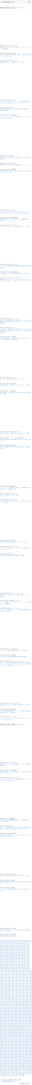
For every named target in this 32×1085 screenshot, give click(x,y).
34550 (1, 1050)
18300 (30, 995)
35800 (26, 1053)
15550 (26, 986)
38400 (19, 1062)
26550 (8, 1023)
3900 (7, 951)
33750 (8, 1047)
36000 (8, 1054)
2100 (19, 945)
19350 (8, 999)
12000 (30, 974)
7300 (1, 961)
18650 (23, 997)
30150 (8, 1035)
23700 (30, 1013)
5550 (16, 955)
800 (6, 942)
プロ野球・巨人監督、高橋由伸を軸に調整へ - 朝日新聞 (13, 656)
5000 (13, 954)
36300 (30, 1054)
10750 (5, 971)
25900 (26, 1020)
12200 (12, 976)
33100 (26, 1044)
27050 (12, 1025)
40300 (26, 1068)
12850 (26, 977)
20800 (16, 1004)
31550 (12, 1039)
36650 (23, 1056)
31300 (26, 1038)
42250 (5, 1075)
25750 (16, 1020)
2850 (4, 948)
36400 (5, 1056)
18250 (26, 995)
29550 (30, 1032)
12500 (1, 977)
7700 (25, 961)
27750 (30, 1026)
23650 (26, 1013)
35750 (23, 1053)
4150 (22, 951)
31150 (16, 1038)
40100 (12, 1068)
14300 (1, 983)
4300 (1, 952)
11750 (12, 974)
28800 (8, 1031)
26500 (5, 1023)
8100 (19, 962)
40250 (23, 1068)
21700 (16, 1007)
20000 (23, 1001)
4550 (16, 952)
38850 (19, 1063)
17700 (19, 994)
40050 (8, 1068)
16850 (23, 991)
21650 (12, 1007)
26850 (30, 1023)
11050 (26, 971)
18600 (19, 997)
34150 (5, 1048)
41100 (19, 1071)
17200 (16, 992)
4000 (13, 951)
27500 (12, 1026)
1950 (10, 945)
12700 (16, 977)
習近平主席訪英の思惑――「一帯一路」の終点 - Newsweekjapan (15, 930)
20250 (8, 1002)
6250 (28, 957)
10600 (26, 970)
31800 (30, 1039)
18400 (5, 997)
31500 (8, 1039)
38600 (1, 1063)
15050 (23, 985)
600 (28, 940)
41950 (16, 1074)
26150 (12, 1022)
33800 (12, 1047)
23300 (1, 1013)
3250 (28, 948)
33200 (1, 1045)
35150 (12, 1051)
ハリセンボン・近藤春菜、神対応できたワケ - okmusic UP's (14, 650)
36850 (5, 1057)
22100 (12, 1008)
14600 (23, 983)
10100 (20, 968)
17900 (1, 995)
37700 (1, 1060)
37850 (12, 1060)
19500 (19, 999)
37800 (8, 1060)
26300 (23, 1022)
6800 (1, 959)
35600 (12, 1053)
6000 (13, 957)
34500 (30, 1048)
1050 (19, 942)
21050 (1, 1005)
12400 (26, 976)
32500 (16, 1042)
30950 (1, 1038)
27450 (8, 1026)
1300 (1, 943)
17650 (16, 994)
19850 (12, 1001)
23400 (8, 1013)
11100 (30, 971)
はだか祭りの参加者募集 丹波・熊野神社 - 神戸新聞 (12, 555)
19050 (19, 998)
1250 (30, 942)
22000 (5, 1008)
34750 (16, 1050)
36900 (8, 1057)
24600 (30, 1016)
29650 (5, 1034)
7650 (22, 961)
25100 (1, 1019)
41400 (8, 1072)
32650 (26, 1042)
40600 (16, 1069)
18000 (8, 995)
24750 (8, 1017)
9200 (25, 965)
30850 (26, 1037)
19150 (26, 998)
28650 (30, 1029)
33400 (16, 1045)
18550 (16, 997)
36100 (16, 1054)
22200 (19, 1008)
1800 (1, 945)
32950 (16, 1044)
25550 (1, 1020)
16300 (16, 989)
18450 (8, 997)
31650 (19, 1039)
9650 (22, 967)
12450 (30, 976)
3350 (4, 949)
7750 (28, 961)
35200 (16, 1051)
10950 (19, 971)
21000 (30, 1004)
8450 (10, 964)
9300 (1, 967)
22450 (5, 1010)
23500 (16, 1013)
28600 (26, 1029)
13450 (5, 980)
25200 (8, 1019)
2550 (16, 946)
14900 (12, 985)
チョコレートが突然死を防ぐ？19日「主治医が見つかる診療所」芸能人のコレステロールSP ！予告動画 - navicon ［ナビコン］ (15, 828)
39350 (23, 1065)
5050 (16, 954)
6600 (19, 958)
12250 (16, 976)
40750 (26, 1069)
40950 (8, 1071)
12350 (23, 976)
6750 (28, 958)
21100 (5, 1005)
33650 (1, 1047)
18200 (23, 995)
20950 (26, 1004)
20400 (19, 1002)
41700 (30, 1072)
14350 (5, 983)
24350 (12, 1016)
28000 (16, 1028)
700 (1, 942)
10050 (17, 968)
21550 (5, 1007)
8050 (16, 962)
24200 (1, 1016)
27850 (5, 1028)
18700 (26, 997)
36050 (12, 1054)
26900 (1, 1025)
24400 (16, 1016)
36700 (26, 1056)
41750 (1, 1074)
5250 (28, 954)
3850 (4, 951)
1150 (25, 942)
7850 (4, 962)
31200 (19, 1038)
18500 (12, 997)
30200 (12, 1035)
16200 (8, 989)
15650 (1, 988)
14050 (16, 982)
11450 (23, 973)
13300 (26, 979)
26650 (16, 1023)
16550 (1, 991)
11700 (8, 974)
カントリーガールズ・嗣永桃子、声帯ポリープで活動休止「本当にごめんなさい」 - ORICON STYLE (15, 488)
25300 (16, 1019)
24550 (26, 1016)
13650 (19, 980)
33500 (23, 1045)
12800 (23, 977)
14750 (1, 985)
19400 (12, 999)
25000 (26, 1017)
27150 (19, 1025)
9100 (19, 965)
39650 (12, 1066)
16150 (5, 989)
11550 (30, 973)
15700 (5, 988)
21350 (23, 1005)
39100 (5, 1065)
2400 (7, 946)
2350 (4, 946)
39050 (1, 1065)
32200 (26, 1041)
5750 (28, 955)
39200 (12, 1065)
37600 (26, 1059)
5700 (25, 955)
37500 (19, 1059)
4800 (1, 954)
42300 (8, 1075)
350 (16, 940)
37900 (16, 1060)
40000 (5, 1068)
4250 (28, 951)
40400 (1, 1069)
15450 (19, 986)
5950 (10, 957)
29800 (16, 1034)
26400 (30, 1022)
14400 (8, 983)
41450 (12, 1072)
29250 (8, 1032)
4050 (16, 951)
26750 (23, 1023)
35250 (19, 1051)
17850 (30, 994)
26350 (26, 1022)
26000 (1, 1022)
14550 (19, 983)
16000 (26, 988)
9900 (7, 968)
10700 (1, 971)
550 (25, 940)
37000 (16, 1057)
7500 (13, 961)
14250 (30, 982)
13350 (30, 979)
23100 (19, 1011)
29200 (5, 1032)
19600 (26, 999)
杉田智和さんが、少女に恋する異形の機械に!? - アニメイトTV (14, 164)
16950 (30, 991)
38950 (26, 1063)
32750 (1, 1044)
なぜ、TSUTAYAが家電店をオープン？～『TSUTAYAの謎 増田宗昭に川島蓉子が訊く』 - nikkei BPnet (15, 711)
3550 (16, 949)
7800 (1, 962)
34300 (16, 1048)
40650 (19, 1069)
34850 (23, 1050)
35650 (16, 1053)
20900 (23, 1004)
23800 (5, 1014)
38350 (16, 1062)
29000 (23, 1031)
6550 (16, 958)
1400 (7, 943)
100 (4, 940)
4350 (4, 952)
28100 (23, 1028)
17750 (23, 994)
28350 (8, 1029)
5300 (1, 955)
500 (23, 940)
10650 (30, 970)
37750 (5, 1060)
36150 (19, 1054)
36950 (12, 1057)
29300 (12, 1032)
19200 (30, 998)
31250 (23, 1038)
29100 (30, 1031)
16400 (23, 989)
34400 (23, 1048)
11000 (23, 971)
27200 (23, 1025)
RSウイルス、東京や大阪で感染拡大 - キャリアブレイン (13, 379)
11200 (5, 973)
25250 (12, 1019)
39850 (26, 1066)
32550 (19, 1042)
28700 (1, 1031)
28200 (30, 1028)
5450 (10, 955)
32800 (5, 1044)
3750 (28, 949)
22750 (26, 1010)
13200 (19, 979)
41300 (1, 1072)
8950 (10, 965)
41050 (16, 1071)
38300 (12, 1062)
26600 (12, 1023)
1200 (27, 942)
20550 (30, 1002)
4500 (13, 952)
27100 (16, 1025)
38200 (5, 1062)
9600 (19, 967)
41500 (16, 1072)
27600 (19, 1026)
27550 (16, 1026)
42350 (12, 1075)
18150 (19, 995)
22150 (16, 1008)
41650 (26, 1072)
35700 (19, 1053)
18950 (12, 998)
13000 (5, 979)
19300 (5, 999)
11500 (26, 973)
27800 (1, 1028)
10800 (8, 971)
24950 (23, 1017)
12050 (1, 976)
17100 (8, 992)
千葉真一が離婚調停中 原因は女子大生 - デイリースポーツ (13, 542)
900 (11, 942)
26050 (5, 1022)
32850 (8, 1044)
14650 (26, 983)
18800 (1, 998)
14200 (26, 982)
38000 (23, 1060)
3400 (7, 949)
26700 (19, 1023)
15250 (5, 986)
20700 (8, 1004)
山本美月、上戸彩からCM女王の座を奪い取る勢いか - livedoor (14, 433)
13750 (26, 980)
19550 (23, 999)
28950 (19, 1031)
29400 (19, 1032)
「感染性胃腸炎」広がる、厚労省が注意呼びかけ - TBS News (14, 273)
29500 (26, 1032)
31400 (1, 1039)
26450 (1, 1023)
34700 (12, 1050)
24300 (8, 1016)
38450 (23, 1062)
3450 (10, 949)
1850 (4, 945)
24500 (23, 1016)
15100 (26, 985)
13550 (12, 980)
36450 (8, 1056)
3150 (22, 948)
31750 (26, 1039)
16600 (5, 991)
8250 (28, 962)
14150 (23, 982)
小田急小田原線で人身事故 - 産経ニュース (10, 936)
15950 (23, 988)
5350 (4, 955)
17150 (12, 992)
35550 (8, 1053)
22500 (8, 1010)
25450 (26, 1019)
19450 (16, 999)
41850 (8, 1074)
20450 (23, 1002)
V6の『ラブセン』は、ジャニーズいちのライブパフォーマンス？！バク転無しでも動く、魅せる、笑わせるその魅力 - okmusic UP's (15, 212)
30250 (16, 1035)
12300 (19, 976)
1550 (16, 943)
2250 (28, 945)
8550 (16, 964)
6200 (25, 957)
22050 (8, 1008)
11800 (16, 974)
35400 (30, 1051)
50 (1, 940)
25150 (5, 1019)
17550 (8, 994)
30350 (23, 1035)
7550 (16, 961)
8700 (25, 964)
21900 (30, 1007)
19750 (5, 1001)
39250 (16, 1065)
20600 (1, 1004)
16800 (19, 991)
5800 (1, 957)
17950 (5, 995)
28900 (16, 1031)
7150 (22, 959)
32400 (8, 1042)
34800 (19, 1050)
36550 (16, 1056)
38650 (5, 1063)
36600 (19, 1056)
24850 (16, 1017)
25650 (8, 1020)
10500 (19, 970)
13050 (8, 979)
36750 (30, 1056)
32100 (19, 1041)
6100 (19, 957)
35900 (1, 1054)
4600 (19, 952)
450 (20, 940)
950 (13, 942)
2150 (22, 945)
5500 (13, 955)
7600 (19, 961)
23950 (16, 1014)
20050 (26, 1001)
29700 (8, 1034)
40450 (5, 1069)
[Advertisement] (16, 27)
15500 (23, 986)
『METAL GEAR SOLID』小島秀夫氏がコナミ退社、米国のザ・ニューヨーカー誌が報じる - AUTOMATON (16, 338)
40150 (16, 1068)
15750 (8, 988)
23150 (23, 1011)
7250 (28, 959)
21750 (19, 1007)
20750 (12, 1004)
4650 (22, 952)
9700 (25, 967)
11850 (19, 974)
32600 (23, 1042)
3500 (13, 949)
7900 (7, 962)
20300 (12, 1002)
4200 (25, 951)
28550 (23, 1029)
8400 (7, 964)
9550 (16, 967)
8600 (19, 964)
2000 (13, 945)
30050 (1, 1035)
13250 (23, 979)
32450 (12, 1042)
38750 (12, 1063)
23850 (8, 1014)
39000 (30, 1063)
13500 (8, 980)
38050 (26, 1060)
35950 (5, 1054)
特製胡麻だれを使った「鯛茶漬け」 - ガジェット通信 (12, 62)
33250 (5, 1045)
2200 (25, 945)
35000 (1, 1051)
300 (13, 940)
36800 (1, 1057)
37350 (8, 1059)
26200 (16, 1022)
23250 (30, 1011)
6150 (22, 957)
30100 (5, 1035)
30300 (19, 1035)
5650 (22, 955)
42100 (26, 1074)
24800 (12, 1017)
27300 (30, 1025)
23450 (12, 1013)
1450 (10, 943)
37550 (23, 1059)
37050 (19, 1057)
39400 (26, 1065)
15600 (30, 986)
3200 (25, 948)
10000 (13, 968)
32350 (5, 1042)
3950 (10, 951)
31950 (8, 1041)
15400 (16, 986)
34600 (5, 1050)
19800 (8, 1001)
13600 (16, 980)
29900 (23, 1034)
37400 (12, 1059)
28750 (5, 1031)
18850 (5, 998)
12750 (19, 977)
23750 (1, 1014)
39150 (8, 1065)
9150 (22, 965)
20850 (19, 1004)
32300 (1, 1042)
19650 (30, 999)
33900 (19, 1047)
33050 (23, 1044)
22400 (1, 1010)
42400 (16, 1075)
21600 (8, 1007)
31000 (5, 1038)
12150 (8, 976)
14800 (5, 985)
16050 (30, 988)
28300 (5, 1029)
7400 (7, 961)
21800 (23, 1007)
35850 (30, 1053)
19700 (1, 1001)
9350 (4, 967)
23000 (12, 1011)
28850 (12, 1031)
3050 (16, 948)
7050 (16, 959)
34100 (1, 1048)
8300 (1, 964)
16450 (26, 989)
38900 (23, 1063)
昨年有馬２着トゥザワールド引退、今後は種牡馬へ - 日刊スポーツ (15, 704)
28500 (19, 1029)
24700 (5, 1017)
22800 (30, 1010)
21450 (30, 1005)
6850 (4, 959)
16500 (30, 989)
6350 (4, 958)
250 (11, 940)
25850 (23, 1020)
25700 (12, 1020)
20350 (16, 1002)
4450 (10, 952)
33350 (12, 1045)
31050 (8, 1038)
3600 (19, 949)
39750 (19, 1066)
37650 (30, 1059)
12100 (5, 976)
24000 (19, 1014)
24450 (19, 1016)
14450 (12, 983)
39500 (1, 1066)
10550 (23, 970)
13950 (8, 982)
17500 (5, 994)
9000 (13, 965)
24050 (23, 1014)
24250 (5, 1016)
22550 (12, 1010)
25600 (5, 1020)
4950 (10, 954)
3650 (22, 949)
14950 (16, 985)
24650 (1, 1017)
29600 (1, 1034)
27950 (12, 1028)
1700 (25, 943)
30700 (16, 1037)
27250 (26, 1025)
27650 (23, 1026)
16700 (12, 991)
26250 (19, 1022)
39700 (16, 1066)
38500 (26, 1062)
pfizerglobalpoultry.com (8, 2)
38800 (16, 1063)
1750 (28, 943)
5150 (22, 954)
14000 (12, 982)
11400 (19, 973)
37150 (26, 1057)
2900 (7, 948)
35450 (1, 1053)
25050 (30, 1017)
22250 (23, 1008)
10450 (16, 970)
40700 (23, 1069)
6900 (7, 959)
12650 (12, 977)
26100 (8, 1022)
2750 (28, 946)
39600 (8, 1066)
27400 (5, 1026)
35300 (23, 1051)
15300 (8, 986)
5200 (25, 954)
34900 (26, 1050)
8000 (13, 962)
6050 (16, 957)
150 (6, 940)
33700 (5, 1047)
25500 (30, 1019)
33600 (30, 1045)
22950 (8, 1011)
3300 (1, 949)
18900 (8, 998)
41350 (5, 1072)
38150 (1, 1062)
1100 (22, 942)
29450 (23, 1032)
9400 (7, 967)
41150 (23, 1071)
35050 (5, 1051)
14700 (30, 983)
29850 (19, 1034)
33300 (8, 1045)
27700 (26, 1026)
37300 (5, 1059)
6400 (7, 958)
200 (9, 940)
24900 (19, 1017)
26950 (5, 1025)
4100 (19, 951)
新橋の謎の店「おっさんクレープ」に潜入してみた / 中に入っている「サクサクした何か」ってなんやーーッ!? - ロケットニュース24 (15, 280)
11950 (26, 974)
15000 (19, 985)
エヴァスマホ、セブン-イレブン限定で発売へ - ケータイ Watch (15, 226)
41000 (12, 1071)
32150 (23, 1041)
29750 (12, 1034)
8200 (25, 962)
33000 (19, 1044)
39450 (30, 1065)
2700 (25, 946)
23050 (16, 1011)
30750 (19, 1037)
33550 (26, 1045)
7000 (13, 959)
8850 (4, 965)
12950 (1, 979)
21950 (1, 1008)
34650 (8, 1050)
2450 (10, 946)
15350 (12, 986)
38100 (30, 1060)
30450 (30, 1035)
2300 (1, 946)
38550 (30, 1062)
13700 (23, 980)
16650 (8, 991)
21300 (19, 1005)
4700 (25, 952)
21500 (1, 1007)
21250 (16, 1005)
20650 (5, 1004)
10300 (5, 970)
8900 (7, 965)
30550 (5, 1037)
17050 (5, 992)
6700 (25, 958)
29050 (26, 1031)
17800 (26, 994)
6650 (22, 958)
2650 (22, 946)
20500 (26, 1002)
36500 (12, 1056)
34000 (26, 1047)
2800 (1, 948)
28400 (12, 1029)
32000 (12, 1041)
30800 (23, 1037)
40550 (12, 1069)
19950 (19, 1001)
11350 (16, 973)
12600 (8, 977)
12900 (30, 977)
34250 (12, 1048)
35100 (8, 1051)
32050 (16, 1041)
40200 (19, 1068)
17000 (1, 992)
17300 (23, 992)
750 (3, 942)
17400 (30, 992)
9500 (13, 967)
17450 (1, 994)
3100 (19, 948)
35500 (5, 1053)
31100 (12, 1038)
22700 (23, 1010)
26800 (26, 1023)
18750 (30, 997)
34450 (26, 1048)
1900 (7, 945)
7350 (4, 961)
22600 (16, 1010)
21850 (26, 1007)
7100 (19, 959)
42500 (23, 1075)
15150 (30, 985)
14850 (8, 985)
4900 (7, 954)
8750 (28, 964)
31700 (23, 1039)
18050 (12, 995)
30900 (30, 1037)
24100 (26, 1014)
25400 (23, 1019)
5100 (19, 954)
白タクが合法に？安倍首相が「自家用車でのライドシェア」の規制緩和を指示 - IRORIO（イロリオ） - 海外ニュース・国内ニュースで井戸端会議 (16, 321)
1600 (19, 943)
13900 (5, 982)
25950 (30, 1020)
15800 (12, 988)
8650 (22, 964)
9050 (16, 965)
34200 (8, 1048)
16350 (19, 989)
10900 (16, 971)
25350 (19, 1019)
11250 (8, 973)
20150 (1, 1002)
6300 (1, 958)
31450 (5, 1039)
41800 (5, 1074)
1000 (16, 942)
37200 (30, 1057)
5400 (7, 955)
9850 (4, 968)
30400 (26, 1035)
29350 (16, 1032)
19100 (23, 998)
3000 (13, 948)
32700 (30, 1042)
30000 (30, 1034)
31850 (1, 1041)
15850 (16, 988)
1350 (4, 943)
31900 (5, 1041)
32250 (30, 1041)
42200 (1, 1075)
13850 (1, 982)
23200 (26, 1011)
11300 (12, 973)
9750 (28, 967)
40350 (30, 1068)
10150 (24, 968)
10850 (12, 971)
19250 (1, 999)
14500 (16, 983)
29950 (26, 1034)
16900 (26, 991)
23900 (12, 1014)
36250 (26, 1054)
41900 (12, 1074)
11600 (1, 974)
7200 (25, 959)
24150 (30, 1014)
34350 (19, 1048)
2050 (16, 945)
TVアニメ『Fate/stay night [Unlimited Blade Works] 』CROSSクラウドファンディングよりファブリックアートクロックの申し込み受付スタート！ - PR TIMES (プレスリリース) (15, 664)
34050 (30, 1047)
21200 (12, 1005)
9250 (28, 965)
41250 (30, 1071)
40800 (30, 1069)
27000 (8, 1025)
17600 (12, 994)
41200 (26, 1071)
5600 (19, 955)
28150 (26, 1028)
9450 (10, 967)
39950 (1, 1068)
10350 (8, 970)
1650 (22, 943)
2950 (10, 948)
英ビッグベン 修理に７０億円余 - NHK (9, 495)
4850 (4, 954)
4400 (7, 952)
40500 (8, 1069)
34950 (30, 1050)
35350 (26, 1051)
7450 (10, 961)
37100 (23, 1057)
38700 (8, 1063)
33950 (23, 1047)
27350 (1, 1026)
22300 (26, 1008)
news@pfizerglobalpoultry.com (8, 1081)
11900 (23, 974)
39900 (30, 1066)
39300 (19, 1065)
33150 (30, 1044)
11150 (1, 973)
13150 (16, 979)
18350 (1, 997)
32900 (12, 1044)
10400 (12, 970)
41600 (23, 1072)
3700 (25, 949)
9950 (10, 968)
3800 (1, 951)
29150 (1, 1032)
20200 (5, 1002)
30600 (8, 1037)
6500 (13, 958)
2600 (19, 946)
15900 (19, 988)
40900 (5, 1071)
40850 (1, 1071)
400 (18, 940)
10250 (1, 970)
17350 (26, 992)
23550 (19, 1013)
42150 (30, 1074)
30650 (12, 1037)
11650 (5, 974)
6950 (10, 959)
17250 (19, 992)
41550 (19, 1072)
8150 (22, 962)
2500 (13, 946)
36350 (1, 1056)
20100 (30, 1001)
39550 (5, 1066)
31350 (30, 1038)
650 (30, 940)
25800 (19, 1020)
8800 (1, 965)
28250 (1, 1029)
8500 (13, 964)
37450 (16, 1059)
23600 (23, 1013)
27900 (8, 1028)
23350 (5, 1013)
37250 (1, 1059)
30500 (1, 1037)
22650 (19, 1010)
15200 (1, 986)
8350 (4, 964)
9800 (1, 968)
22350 (30, 1008)
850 (8, 942)
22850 (1, 1011)
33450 (19, 1045)
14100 (19, 982)
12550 (5, 977)
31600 (16, 1039)
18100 (16, 995)
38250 (8, 1062)
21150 (8, 1005)
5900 (7, 957)
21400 (26, 1005)
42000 (19, 1074)
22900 (5, 1011)
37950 (19, 1060)
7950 (10, 962)
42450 (19, 1075)
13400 (1, 980)
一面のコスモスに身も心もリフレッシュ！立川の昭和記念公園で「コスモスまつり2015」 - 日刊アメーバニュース (15, 102)
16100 (1, 989)
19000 (16, 998)
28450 (16, 1029)
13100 (12, 979)
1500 (13, 943)
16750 (16, 991)
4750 (28, 952)
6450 (10, 958)
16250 (12, 989)
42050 (23, 1074)
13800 (30, 980)
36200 (23, 1054)
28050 (19, 1028)
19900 (16, 1001)
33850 (16, 1047)
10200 (27, 968)
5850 (4, 957)
